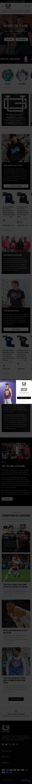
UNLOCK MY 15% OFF (24, 397)
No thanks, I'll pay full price (24, 401)
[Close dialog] (31, 380)
